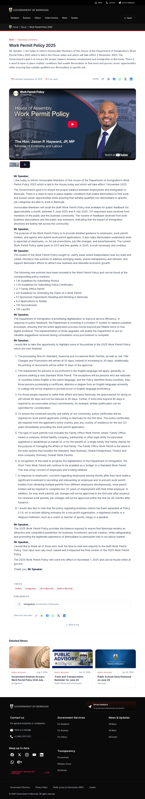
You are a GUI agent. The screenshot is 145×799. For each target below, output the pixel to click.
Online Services (51, 18)
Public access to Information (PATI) (68, 787)
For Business (62, 731)
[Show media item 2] (25, 164)
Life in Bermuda (46, 589)
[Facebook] (12, 755)
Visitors (38, 18)
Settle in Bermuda (65, 589)
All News (112, 724)
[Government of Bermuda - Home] (44, 10)
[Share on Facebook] (114, 79)
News (64, 18)
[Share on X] (125, 79)
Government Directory (20, 787)
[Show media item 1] (14, 164)
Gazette (74, 18)
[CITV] (19, 762)
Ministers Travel (64, 764)
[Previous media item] (13, 124)
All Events (113, 737)
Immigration (30, 589)
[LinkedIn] (42, 755)
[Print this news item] (108, 79)
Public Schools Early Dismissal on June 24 (114, 678)
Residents (15, 18)
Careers (92, 787)
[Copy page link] (102, 79)
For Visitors (62, 737)
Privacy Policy (41, 787)
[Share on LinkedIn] (131, 79)
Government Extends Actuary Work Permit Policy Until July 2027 (27, 679)
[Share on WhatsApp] (119, 79)
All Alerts (112, 731)
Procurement (63, 758)
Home (15, 27)
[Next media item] (131, 124)
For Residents (63, 724)
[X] (19, 755)
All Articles (62, 770)
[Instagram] (27, 755)
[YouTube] (34, 755)
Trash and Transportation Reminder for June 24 (69, 678)
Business (27, 18)
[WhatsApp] (12, 762)
